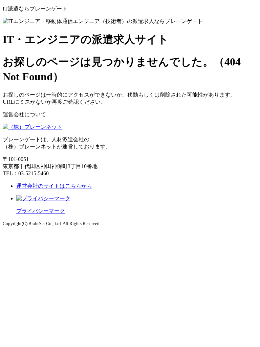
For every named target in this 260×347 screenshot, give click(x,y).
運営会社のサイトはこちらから (54, 186)
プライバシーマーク (40, 211)
